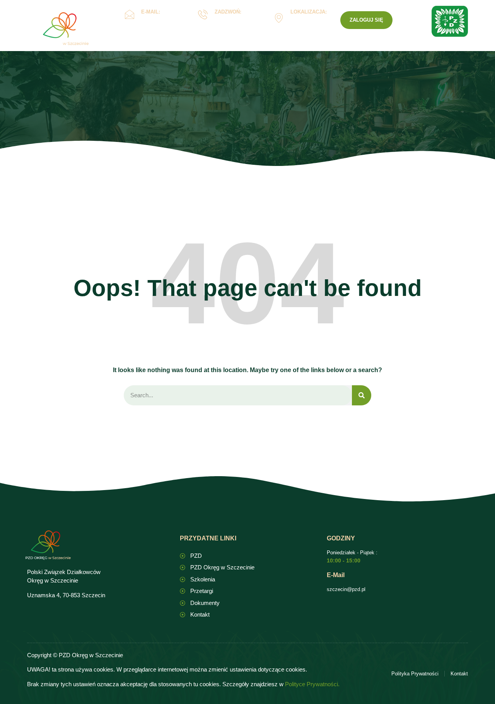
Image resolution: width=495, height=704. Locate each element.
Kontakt (334, 47)
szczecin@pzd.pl (346, 589)
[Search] (361, 395)
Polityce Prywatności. (312, 684)
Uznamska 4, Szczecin (307, 23)
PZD (366, 47)
